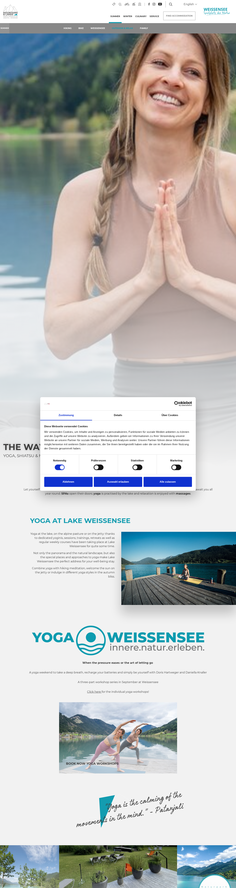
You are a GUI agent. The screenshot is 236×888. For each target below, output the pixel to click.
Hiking (68, 28)
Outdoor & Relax (122, 28)
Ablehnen (68, 481)
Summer (116, 16)
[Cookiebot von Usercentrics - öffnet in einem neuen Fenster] (177, 403)
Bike (81, 28)
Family (144, 28)
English (189, 4)
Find (179, 15)
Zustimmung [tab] (66, 415)
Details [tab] (118, 415)
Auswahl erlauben (118, 481)
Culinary (141, 16)
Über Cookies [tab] (170, 415)
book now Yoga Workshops (92, 764)
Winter (127, 16)
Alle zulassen (168, 481)
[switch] (98, 467)
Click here (94, 691)
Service (154, 16)
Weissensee (98, 28)
